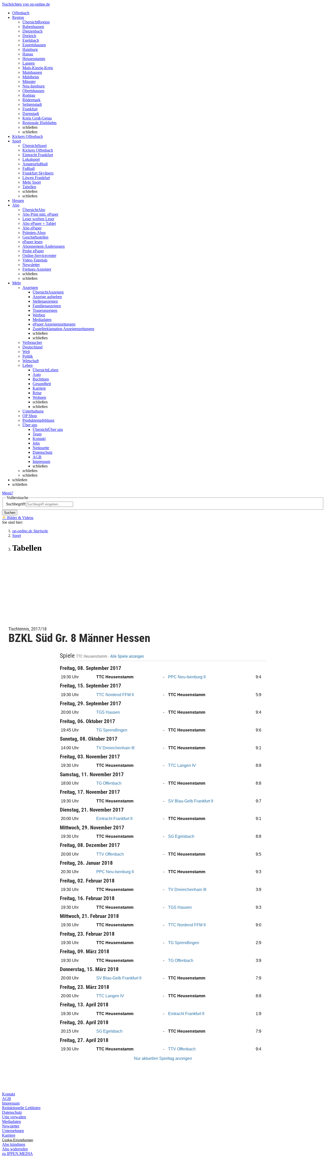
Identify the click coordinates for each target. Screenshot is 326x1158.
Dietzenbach (32, 31)
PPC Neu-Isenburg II (187, 677)
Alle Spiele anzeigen (127, 656)
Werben (39, 315)
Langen (28, 63)
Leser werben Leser (38, 219)
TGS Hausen (108, 712)
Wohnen (39, 397)
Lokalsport (31, 159)
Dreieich (29, 36)
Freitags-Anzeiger (36, 269)
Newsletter (31, 264)
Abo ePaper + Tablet (39, 223)
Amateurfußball (35, 164)
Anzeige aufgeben (47, 297)
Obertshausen (33, 91)
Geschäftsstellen (35, 237)
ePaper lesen (32, 242)
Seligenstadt (32, 104)
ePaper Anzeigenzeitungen (54, 324)
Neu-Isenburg (33, 86)
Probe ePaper (33, 251)
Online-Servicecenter (39, 255)
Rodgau (28, 95)
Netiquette (41, 448)
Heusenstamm (33, 58)
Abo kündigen (13, 1144)
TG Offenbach (108, 783)
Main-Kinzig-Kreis (37, 68)
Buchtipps (41, 379)
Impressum (41, 461)
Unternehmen (13, 1130)
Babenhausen (33, 26)
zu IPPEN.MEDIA (17, 1153)
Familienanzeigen (47, 306)
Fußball (28, 168)
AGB (37, 457)
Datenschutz (42, 452)
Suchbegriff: (16, 504)
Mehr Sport (31, 182)
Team (37, 434)
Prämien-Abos (34, 232)
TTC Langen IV (182, 765)
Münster (29, 81)
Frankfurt (29, 109)
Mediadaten (42, 319)
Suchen (9, 513)
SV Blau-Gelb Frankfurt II (190, 801)
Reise (37, 393)
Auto (37, 374)
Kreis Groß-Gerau (37, 118)
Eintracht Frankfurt (37, 155)
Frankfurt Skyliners (37, 173)
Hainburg (30, 49)
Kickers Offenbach (37, 150)
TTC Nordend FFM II (115, 695)
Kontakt (39, 438)
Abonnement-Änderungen (43, 246)
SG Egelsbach (181, 836)
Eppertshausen (34, 45)
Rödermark (31, 100)
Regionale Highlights (39, 123)
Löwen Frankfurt (36, 177)
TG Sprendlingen (111, 730)
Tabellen (29, 187)
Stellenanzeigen (45, 301)
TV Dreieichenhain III (115, 748)
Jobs (36, 443)
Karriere (39, 388)
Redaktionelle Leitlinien (21, 1108)
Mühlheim (30, 77)
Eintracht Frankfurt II (114, 818)
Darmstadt (30, 113)
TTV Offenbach (110, 854)
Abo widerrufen (15, 1149)
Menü (6, 493)
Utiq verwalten (14, 1117)
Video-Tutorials (34, 260)
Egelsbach (30, 40)
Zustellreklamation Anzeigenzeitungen (63, 329)
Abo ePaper (32, 228)
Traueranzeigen (45, 310)
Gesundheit (42, 384)
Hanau (27, 54)
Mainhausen (32, 72)
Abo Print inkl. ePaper (40, 214)
